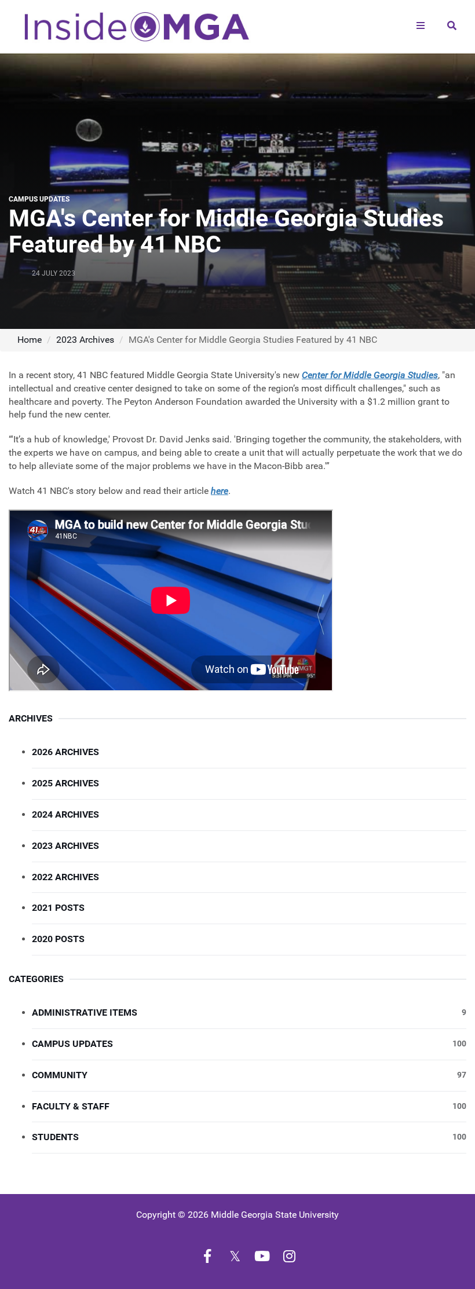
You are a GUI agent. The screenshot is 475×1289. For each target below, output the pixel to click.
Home (29, 339)
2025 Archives (65, 783)
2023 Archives (85, 339)
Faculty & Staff (249, 1106)
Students (249, 1136)
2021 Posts (58, 907)
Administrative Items (249, 1012)
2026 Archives (65, 751)
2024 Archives (65, 814)
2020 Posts (58, 938)
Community (249, 1075)
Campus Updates (249, 1043)
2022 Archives (65, 876)
